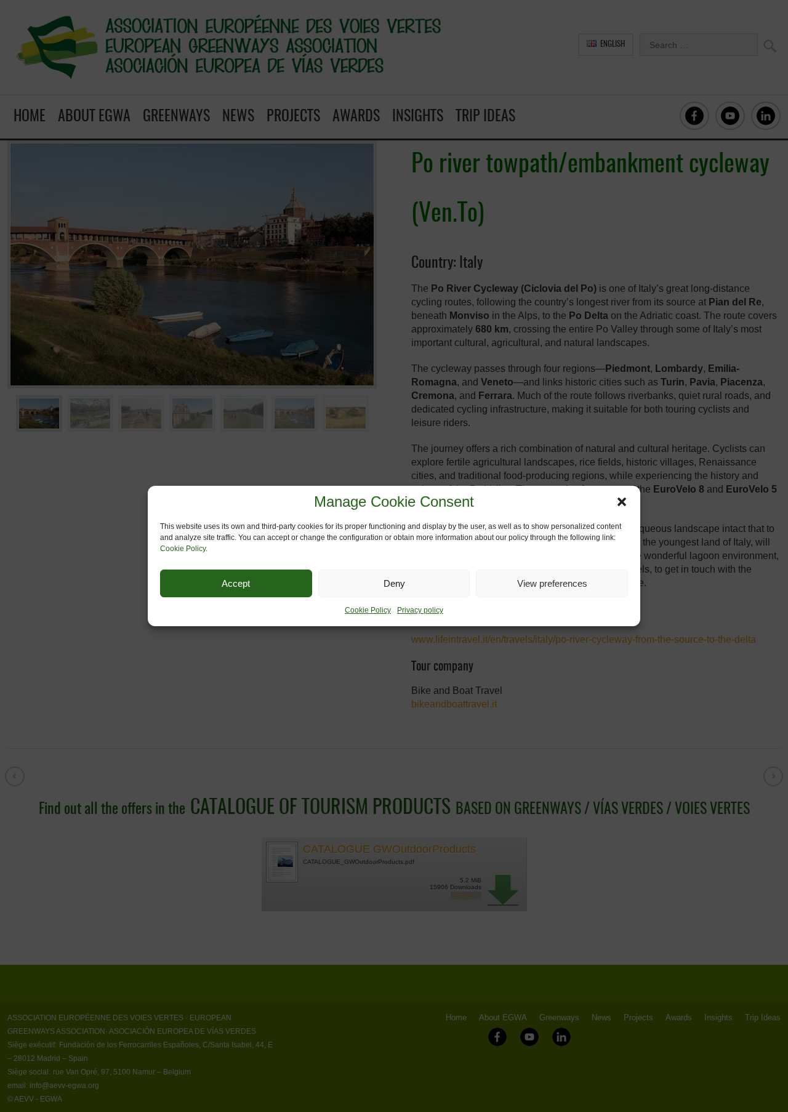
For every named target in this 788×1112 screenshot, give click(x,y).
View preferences (552, 583)
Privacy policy (420, 610)
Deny (394, 583)
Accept (236, 583)
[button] (622, 502)
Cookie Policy (183, 548)
